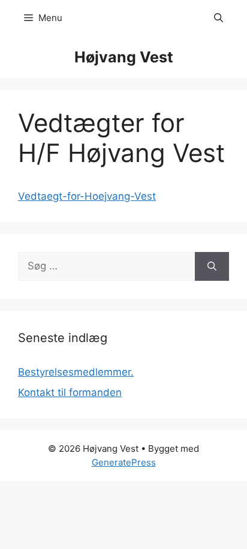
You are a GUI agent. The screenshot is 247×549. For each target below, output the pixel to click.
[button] (218, 18)
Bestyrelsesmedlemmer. (76, 372)
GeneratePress (124, 462)
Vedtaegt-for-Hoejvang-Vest (87, 196)
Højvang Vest (123, 57)
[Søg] (212, 266)
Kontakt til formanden (70, 392)
